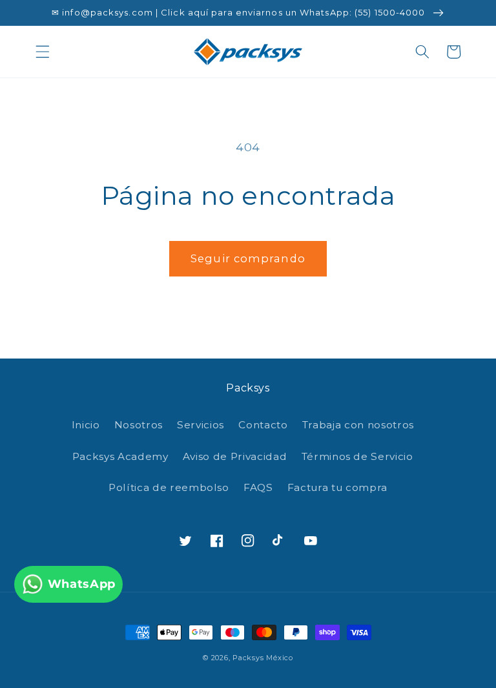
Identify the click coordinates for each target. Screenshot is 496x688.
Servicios (200, 425)
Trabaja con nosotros (358, 425)
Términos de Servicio (357, 456)
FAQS (258, 487)
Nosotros (138, 425)
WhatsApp (82, 583)
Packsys (248, 657)
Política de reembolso (168, 487)
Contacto (262, 425)
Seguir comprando (248, 258)
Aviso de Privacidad (235, 456)
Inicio (86, 425)
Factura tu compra (337, 487)
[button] (42, 51)
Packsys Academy (120, 456)
